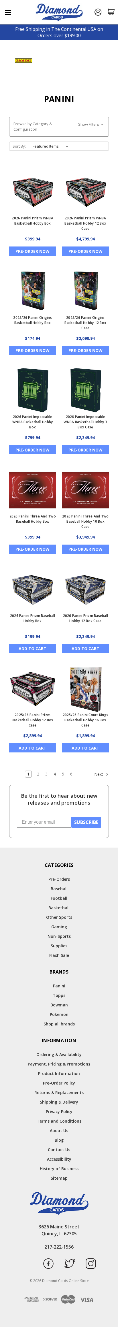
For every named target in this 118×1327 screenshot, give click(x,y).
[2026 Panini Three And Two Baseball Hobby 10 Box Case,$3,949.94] (85, 490)
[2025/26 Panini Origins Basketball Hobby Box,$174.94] (32, 291)
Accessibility (59, 1159)
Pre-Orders (59, 879)
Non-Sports (59, 936)
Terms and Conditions (59, 1121)
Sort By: (19, 146)
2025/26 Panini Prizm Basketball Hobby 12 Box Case (33, 720)
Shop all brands (59, 1024)
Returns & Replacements (59, 1092)
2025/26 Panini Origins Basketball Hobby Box (32, 320)
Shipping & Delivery (59, 1102)
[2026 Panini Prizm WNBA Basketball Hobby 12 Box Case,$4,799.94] (85, 192)
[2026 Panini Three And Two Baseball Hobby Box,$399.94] (32, 490)
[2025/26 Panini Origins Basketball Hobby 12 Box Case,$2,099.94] (85, 291)
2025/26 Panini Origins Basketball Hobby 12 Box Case (85, 322)
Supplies (59, 945)
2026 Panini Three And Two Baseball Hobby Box (32, 519)
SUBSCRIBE (86, 822)
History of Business (59, 1168)
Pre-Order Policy (59, 1083)
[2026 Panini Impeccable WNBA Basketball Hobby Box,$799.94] (32, 391)
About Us (59, 1130)
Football (59, 898)
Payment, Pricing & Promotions (59, 1064)
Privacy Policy (59, 1111)
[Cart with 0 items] (111, 12)
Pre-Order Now (32, 251)
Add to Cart (32, 648)
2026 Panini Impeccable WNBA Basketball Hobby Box (32, 422)
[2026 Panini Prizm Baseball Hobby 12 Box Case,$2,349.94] (85, 589)
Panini (59, 986)
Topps (59, 995)
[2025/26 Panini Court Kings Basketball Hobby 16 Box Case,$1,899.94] (85, 689)
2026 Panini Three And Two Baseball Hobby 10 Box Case (85, 521)
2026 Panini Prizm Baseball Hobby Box (32, 618)
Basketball (59, 907)
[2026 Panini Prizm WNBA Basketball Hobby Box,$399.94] (32, 192)
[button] (59, 127)
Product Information (59, 1073)
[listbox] (52, 146)
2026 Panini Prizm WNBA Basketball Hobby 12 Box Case (85, 223)
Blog (59, 1140)
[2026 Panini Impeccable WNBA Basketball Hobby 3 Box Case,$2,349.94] (85, 391)
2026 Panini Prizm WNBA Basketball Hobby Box (32, 221)
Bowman (59, 1005)
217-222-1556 (59, 1247)
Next (99, 774)
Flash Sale (59, 955)
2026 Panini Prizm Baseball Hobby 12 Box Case (85, 618)
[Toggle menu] (8, 12)
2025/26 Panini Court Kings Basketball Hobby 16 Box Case (86, 720)
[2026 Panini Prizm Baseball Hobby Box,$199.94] (32, 589)
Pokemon (59, 1014)
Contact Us (59, 1149)
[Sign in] (98, 12)
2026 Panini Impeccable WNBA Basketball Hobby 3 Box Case (85, 422)
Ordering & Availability (59, 1054)
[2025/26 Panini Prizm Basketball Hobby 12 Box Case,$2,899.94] (32, 689)
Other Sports (59, 917)
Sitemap (59, 1178)
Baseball (59, 888)
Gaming (59, 926)
